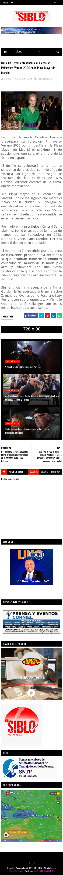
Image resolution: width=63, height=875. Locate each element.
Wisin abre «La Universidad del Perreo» (23, 367)
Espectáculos (45, 78)
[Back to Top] (34, 863)
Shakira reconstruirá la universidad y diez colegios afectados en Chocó (27, 430)
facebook (55, 471)
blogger (34, 471)
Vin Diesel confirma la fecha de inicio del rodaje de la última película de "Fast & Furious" (32, 397)
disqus (44, 471)
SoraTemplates (16, 871)
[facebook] (55, 3)
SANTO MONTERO (45, 871)
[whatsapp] (60, 3)
